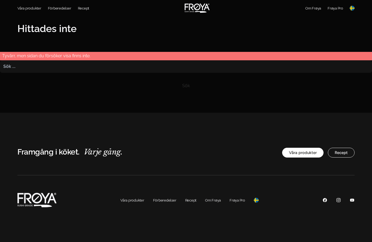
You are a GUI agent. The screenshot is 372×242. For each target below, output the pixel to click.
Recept (83, 8)
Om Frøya (313, 8)
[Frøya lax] (197, 8)
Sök (186, 85)
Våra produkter (29, 8)
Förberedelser (59, 8)
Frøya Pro (335, 8)
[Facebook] (324, 200)
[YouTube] (352, 200)
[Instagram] (338, 200)
